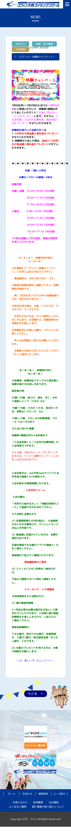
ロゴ (34, 4)
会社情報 (54, 802)
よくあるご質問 (17, 806)
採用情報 (38, 802)
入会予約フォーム (35, 490)
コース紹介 (59, 793)
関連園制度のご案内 (35, 562)
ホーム (11, 793)
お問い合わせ (20, 802)
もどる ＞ (35, 694)
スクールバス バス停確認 (39, 589)
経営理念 (43, 793)
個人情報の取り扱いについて (48, 806)
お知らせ (27, 793)
